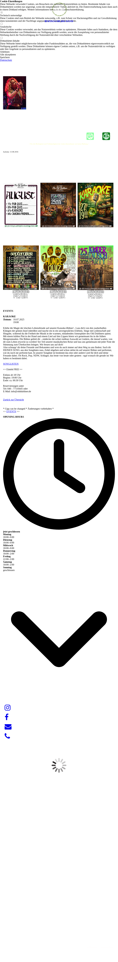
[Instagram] (8, 708)
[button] (59, 52)
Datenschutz (6, 60)
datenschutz (107, 947)
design (66, 932)
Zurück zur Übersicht (13, 399)
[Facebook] (7, 717)
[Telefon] (7, 736)
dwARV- (58, 932)
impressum (92, 947)
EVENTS (11, 411)
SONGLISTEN (11, 364)
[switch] (1, 38)
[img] (59, 9)
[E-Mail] (8, 727)
